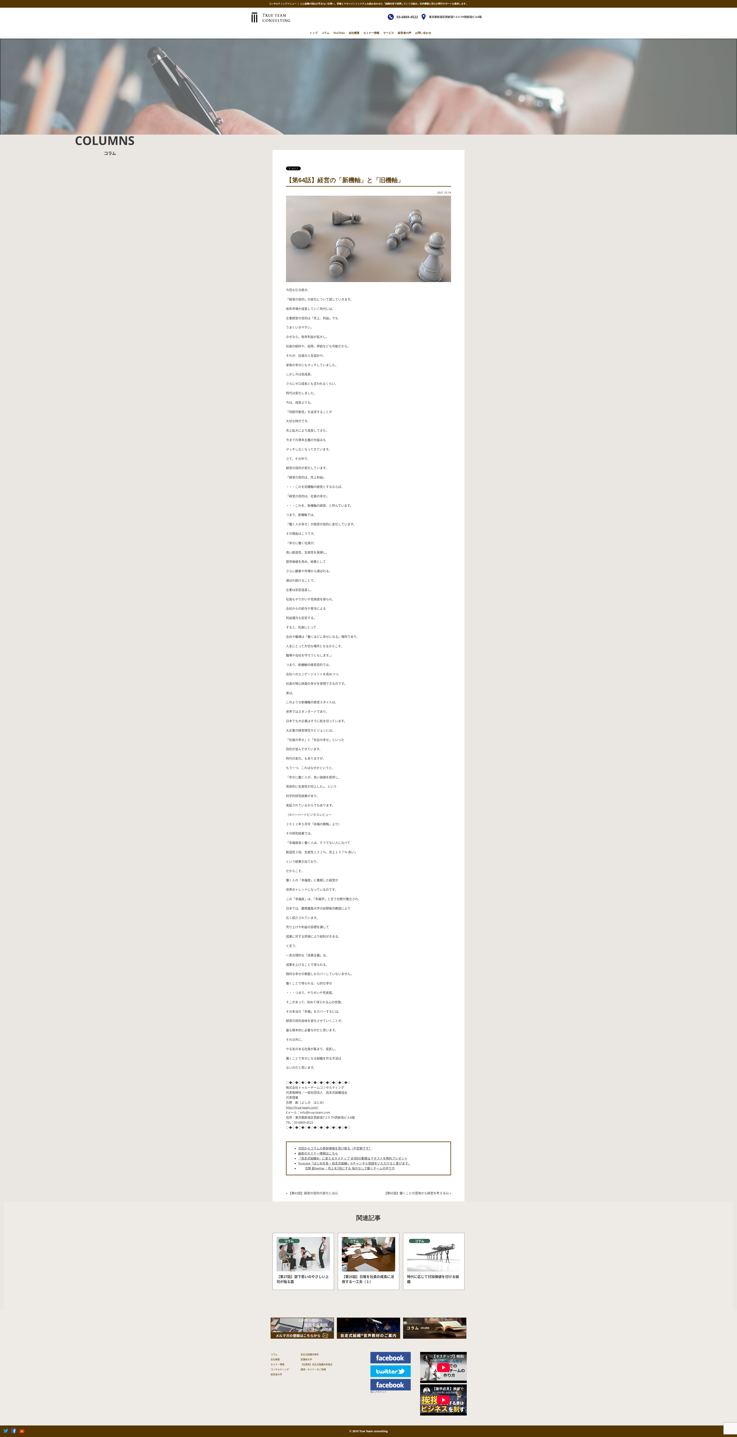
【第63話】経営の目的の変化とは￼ (313, 1193)
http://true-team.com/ (302, 1107)
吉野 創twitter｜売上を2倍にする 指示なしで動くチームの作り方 (350, 1168)
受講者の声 (306, 1359)
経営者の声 (404, 32)
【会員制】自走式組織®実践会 (316, 1364)
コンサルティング (280, 1369)
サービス (388, 32)
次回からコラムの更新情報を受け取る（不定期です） (335, 1148)
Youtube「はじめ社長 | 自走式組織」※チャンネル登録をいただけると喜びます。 (354, 1163)
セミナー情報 (371, 32)
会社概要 (354, 32)
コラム (325, 32)
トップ (314, 32)
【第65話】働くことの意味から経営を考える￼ (416, 1193)
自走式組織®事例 (310, 1354)
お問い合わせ (423, 32)
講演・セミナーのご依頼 (313, 1369)
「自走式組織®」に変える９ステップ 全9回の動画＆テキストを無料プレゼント (352, 1158)
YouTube (339, 32)
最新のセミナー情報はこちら (318, 1153)
